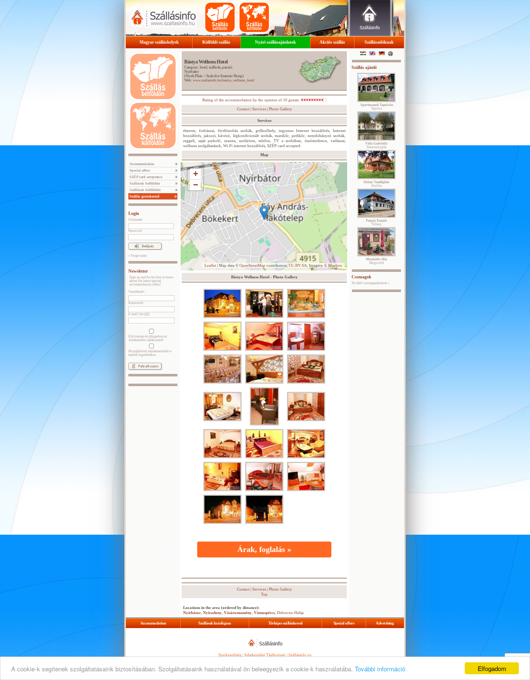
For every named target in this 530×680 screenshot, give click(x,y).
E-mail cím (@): (139, 314)
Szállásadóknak (379, 42)
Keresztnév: (136, 303)
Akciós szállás (332, 42)
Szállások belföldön (144, 183)
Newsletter (138, 271)
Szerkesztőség (230, 655)
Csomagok (361, 276)
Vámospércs (264, 612)
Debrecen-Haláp (290, 612)
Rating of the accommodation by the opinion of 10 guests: (251, 100)
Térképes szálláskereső (285, 623)
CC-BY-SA (298, 265)
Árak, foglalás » (264, 549)
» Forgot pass (137, 255)
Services (259, 109)
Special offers (139, 170)
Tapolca (376, 106)
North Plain (194, 76)
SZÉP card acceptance (145, 177)
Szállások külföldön (144, 190)
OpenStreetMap (252, 265)
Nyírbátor (191, 71)
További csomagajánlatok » (371, 283)
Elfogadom (492, 668)
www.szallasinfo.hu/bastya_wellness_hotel (223, 80)
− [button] (195, 184)
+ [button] (195, 173)
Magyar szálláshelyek (159, 42)
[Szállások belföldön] (220, 17)
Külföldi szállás (216, 42)
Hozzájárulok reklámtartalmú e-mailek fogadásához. (150, 353)
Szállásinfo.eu (300, 655)
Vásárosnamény (238, 612)
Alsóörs (376, 183)
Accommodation (141, 164)
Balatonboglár (376, 145)
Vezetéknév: (136, 291)
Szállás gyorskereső (143, 196)
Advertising (385, 623)
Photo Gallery (280, 109)
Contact (243, 109)
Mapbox (335, 265)
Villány (376, 222)
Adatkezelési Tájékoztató (265, 655)
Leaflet (210, 265)
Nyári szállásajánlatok (275, 42)
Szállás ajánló (364, 67)
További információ (380, 668)
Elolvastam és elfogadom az (147, 338)
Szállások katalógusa (214, 623)
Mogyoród (376, 261)
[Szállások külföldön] (254, 17)
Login (133, 213)
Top (264, 594)
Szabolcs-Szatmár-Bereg (224, 76)
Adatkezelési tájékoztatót (146, 340)
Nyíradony (212, 612)
